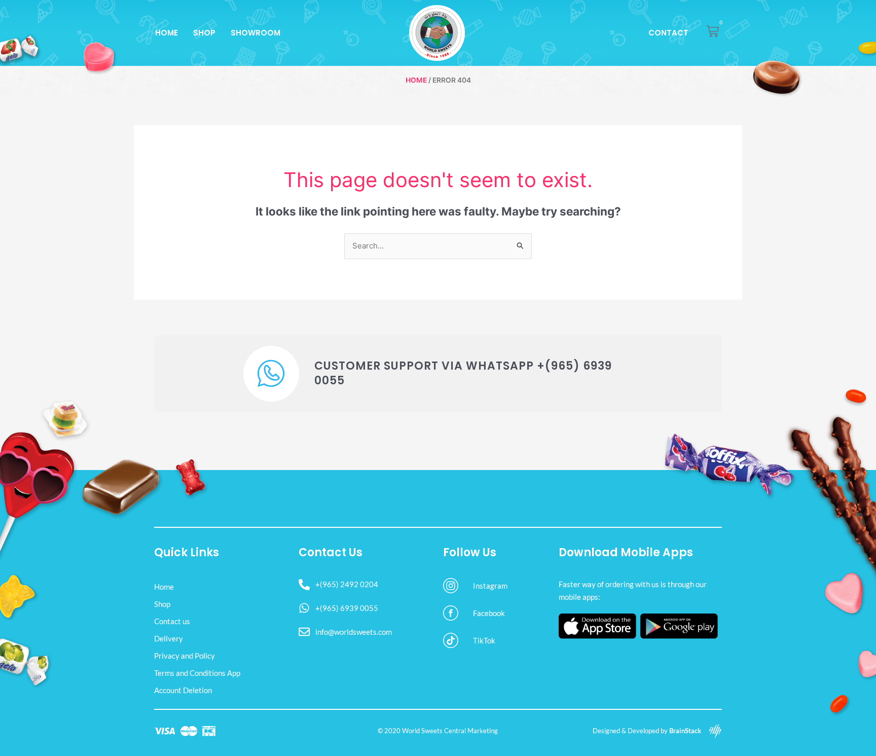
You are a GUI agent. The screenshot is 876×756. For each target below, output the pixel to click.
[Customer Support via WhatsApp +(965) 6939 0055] (271, 374)
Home (166, 32)
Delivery (168, 638)
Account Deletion (183, 690)
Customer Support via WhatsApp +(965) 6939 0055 (463, 373)
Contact (668, 32)
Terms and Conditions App (197, 672)
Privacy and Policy (184, 655)
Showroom (255, 32)
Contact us (172, 621)
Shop (204, 32)
